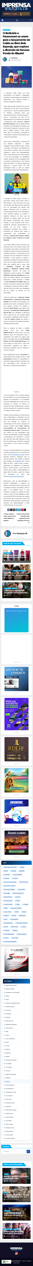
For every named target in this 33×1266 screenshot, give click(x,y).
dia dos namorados (10, 882)
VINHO (15, 930)
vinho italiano (22, 934)
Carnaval (7, 874)
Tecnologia (9, 1067)
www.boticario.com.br (18, 454)
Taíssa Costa (9, 1135)
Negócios (15, 570)
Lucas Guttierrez (10, 1038)
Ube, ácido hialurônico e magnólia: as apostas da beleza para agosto (15, 557)
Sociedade (9, 1063)
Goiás (18, 904)
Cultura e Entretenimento (13, 1003)
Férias (18, 900)
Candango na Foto (11, 1092)
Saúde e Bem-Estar (11, 1060)
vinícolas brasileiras (10, 941)
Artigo (7, 996)
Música (6, 915)
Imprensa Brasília (15, 1261)
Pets (5, 919)
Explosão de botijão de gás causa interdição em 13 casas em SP (16, 1197)
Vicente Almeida (10, 1138)
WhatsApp (18, 461)
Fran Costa (9, 1099)
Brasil (6, 871)
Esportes (8, 1017)
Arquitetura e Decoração (12, 992)
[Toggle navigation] (17, 20)
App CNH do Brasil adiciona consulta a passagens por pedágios (15, 1215)
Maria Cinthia (9, 1124)
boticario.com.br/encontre (16, 476)
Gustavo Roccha (10, 1102)
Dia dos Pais (24, 882)
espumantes (8, 897)
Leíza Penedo (9, 1117)
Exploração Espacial (11, 1024)
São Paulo (15, 926)
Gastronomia (9, 1028)
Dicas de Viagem (9, 889)
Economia (22, 889)
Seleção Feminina (22, 923)
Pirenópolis (14, 919)
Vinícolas (15, 938)
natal (14, 915)
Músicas (8, 1049)
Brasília (22, 871)
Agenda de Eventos (10, 867)
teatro (24, 926)
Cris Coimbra (9, 1095)
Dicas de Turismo (9, 886)
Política (8, 1056)
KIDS (7, 1031)
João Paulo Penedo (11, 1110)
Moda (24, 912)
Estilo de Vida (6, 29)
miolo (17, 912)
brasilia (14, 871)
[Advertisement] (16, 380)
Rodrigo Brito (9, 1131)
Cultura (15, 878)
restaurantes (8, 923)
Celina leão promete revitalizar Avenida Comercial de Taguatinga (16, 1233)
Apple (22, 867)
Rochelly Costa (8, 570)
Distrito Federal (10, 1006)
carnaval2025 (18, 874)
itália (5, 908)
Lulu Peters (9, 1120)
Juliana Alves (9, 1113)
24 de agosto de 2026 (12, 1181)
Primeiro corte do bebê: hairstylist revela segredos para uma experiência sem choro (23, 517)
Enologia (7, 893)
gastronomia (8, 904)
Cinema (6, 878)
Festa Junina (8, 900)
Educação (8, 1013)
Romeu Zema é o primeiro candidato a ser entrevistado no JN (16, 1178)
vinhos (6, 938)
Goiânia (26, 904)
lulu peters (8, 912)
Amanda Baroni (10, 1085)
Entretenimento (19, 893)
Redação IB (14, 58)
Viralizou (8, 1077)
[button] (30, 20)
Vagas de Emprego (11, 1074)
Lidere (7, 1035)
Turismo (7, 930)
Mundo (7, 1045)
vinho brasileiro (9, 934)
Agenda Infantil (10, 989)
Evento (18, 897)
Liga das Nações (16, 908)
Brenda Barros (10, 1088)
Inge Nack (8, 1106)
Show (6, 926)
